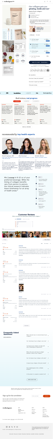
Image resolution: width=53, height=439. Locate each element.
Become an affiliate (34, 413)
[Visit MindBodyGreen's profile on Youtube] (17, 427)
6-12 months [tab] (36, 101)
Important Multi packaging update (46, 416)
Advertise (44, 414)
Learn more (47, 66)
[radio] (40, 40)
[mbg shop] (9, 1)
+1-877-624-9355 (20, 419)
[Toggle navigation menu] (2, 1)
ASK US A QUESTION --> (7, 337)
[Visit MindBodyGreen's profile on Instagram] (7, 427)
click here (12, 419)
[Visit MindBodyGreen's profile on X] (12, 427)
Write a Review (48, 240)
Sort (42, 243)
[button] (50, 1)
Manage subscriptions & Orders (21, 410)
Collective (44, 409)
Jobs (43, 412)
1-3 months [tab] (17, 101)
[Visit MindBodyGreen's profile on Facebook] (9, 427)
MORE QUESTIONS (32, 379)
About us (33, 409)
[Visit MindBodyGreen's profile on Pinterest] (14, 427)
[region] (26, 234)
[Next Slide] (50, 234)
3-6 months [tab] (26, 101)
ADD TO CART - (39, 62)
